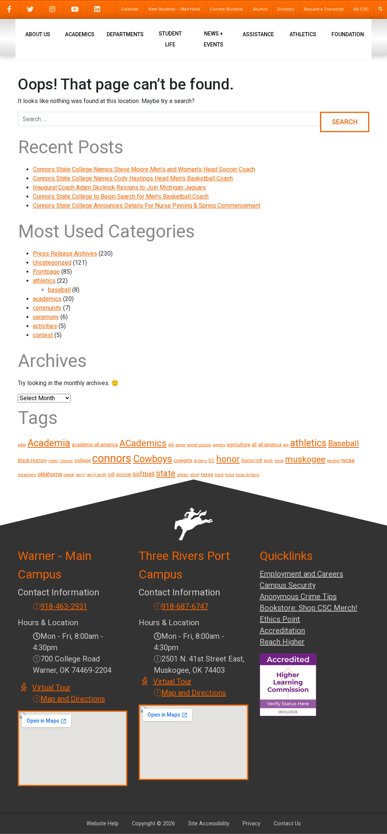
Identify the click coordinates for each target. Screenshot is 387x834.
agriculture (238, 444)
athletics (44, 280)
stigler (183, 474)
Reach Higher (282, 641)
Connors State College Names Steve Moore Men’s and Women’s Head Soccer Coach (144, 169)
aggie (180, 444)
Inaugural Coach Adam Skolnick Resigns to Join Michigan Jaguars (119, 187)
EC (212, 460)
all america (270, 444)
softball (144, 474)
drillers (200, 460)
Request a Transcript (324, 9)
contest (43, 335)
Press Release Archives (65, 253)
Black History (32, 460)
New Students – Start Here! (174, 9)
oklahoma (49, 474)
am (286, 444)
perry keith (96, 474)
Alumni (260, 9)
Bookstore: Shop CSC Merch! (308, 607)
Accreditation (282, 630)
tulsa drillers (247, 474)
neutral (333, 460)
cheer (53, 460)
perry (80, 474)
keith (268, 460)
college (82, 460)
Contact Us (287, 823)
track (219, 474)
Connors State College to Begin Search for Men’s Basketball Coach (121, 196)
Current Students (226, 9)
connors (112, 458)
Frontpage (46, 271)
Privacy (251, 823)
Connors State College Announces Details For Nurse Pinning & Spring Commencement (146, 205)
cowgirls (182, 460)
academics (47, 298)
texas (207, 474)
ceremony (46, 317)
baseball (59, 289)
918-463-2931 (63, 606)
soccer (123, 474)
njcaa (347, 460)
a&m (22, 444)
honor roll (251, 460)
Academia (49, 443)
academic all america (95, 444)
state (165, 473)
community (47, 307)
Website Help (103, 823)
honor (228, 459)
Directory (285, 9)
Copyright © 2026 (153, 823)
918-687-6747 (184, 606)
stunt (194, 474)
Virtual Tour (52, 687)
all (254, 444)
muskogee (305, 459)
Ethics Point (280, 619)
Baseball (343, 443)
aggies (219, 444)
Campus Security (288, 585)
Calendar (130, 9)
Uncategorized (52, 262)
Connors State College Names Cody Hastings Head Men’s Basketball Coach (133, 178)
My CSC (361, 9)
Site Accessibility (208, 823)
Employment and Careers (301, 573)
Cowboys (152, 458)
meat (278, 460)
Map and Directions (72, 698)
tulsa (229, 474)
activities (45, 326)
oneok (68, 474)
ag (171, 444)
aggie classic (199, 444)
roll (111, 474)
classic (66, 460)
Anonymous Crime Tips (298, 596)
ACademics (143, 443)
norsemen (27, 474)
